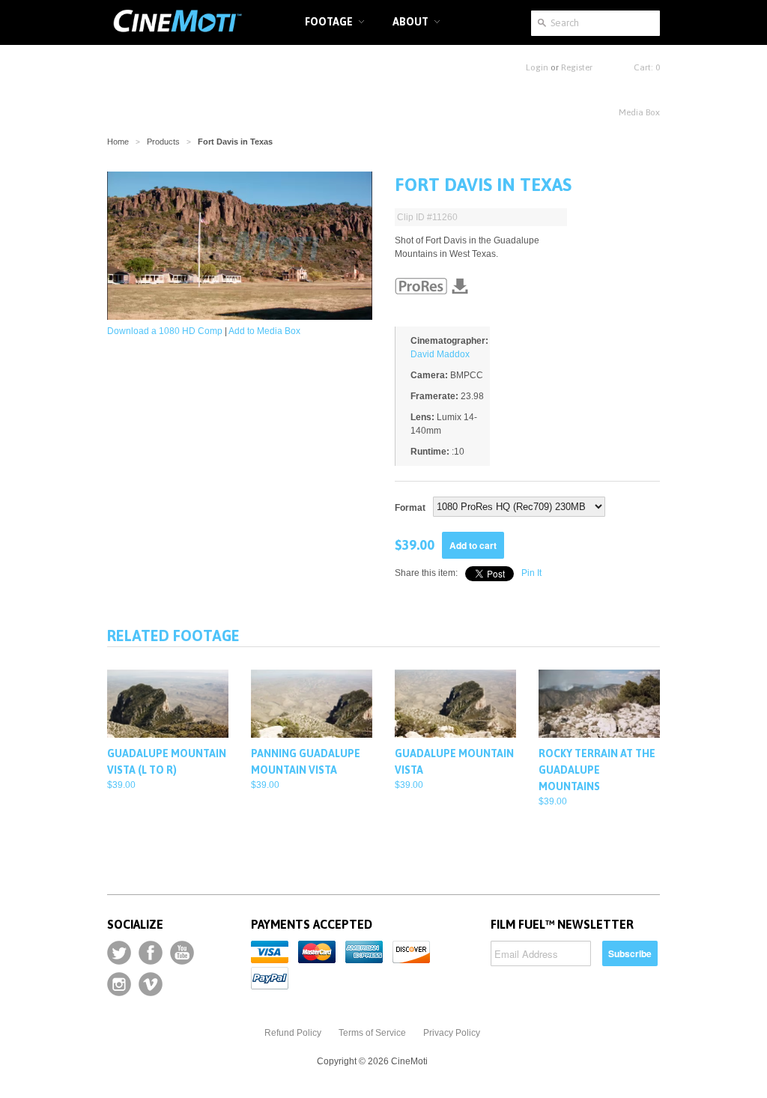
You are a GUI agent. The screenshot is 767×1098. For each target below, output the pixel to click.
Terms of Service (372, 1033)
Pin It (531, 573)
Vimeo (151, 984)
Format (410, 508)
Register (576, 67)
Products (163, 141)
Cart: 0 (647, 67)
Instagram (119, 984)
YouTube (182, 953)
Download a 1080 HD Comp (164, 331)
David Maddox (440, 354)
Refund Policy (292, 1033)
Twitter (119, 953)
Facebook (151, 953)
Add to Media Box (264, 331)
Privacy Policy (451, 1033)
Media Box (639, 112)
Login (537, 67)
